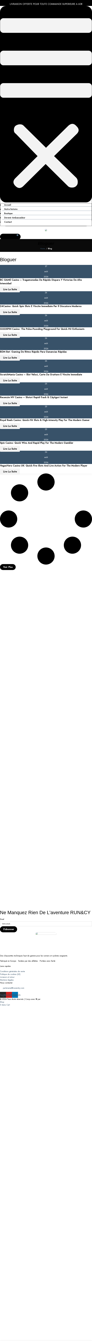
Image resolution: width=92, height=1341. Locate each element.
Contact (8, 222)
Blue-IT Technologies (50, 999)
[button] (46, 104)
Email (2, 919)
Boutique (8, 213)
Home (42, 248)
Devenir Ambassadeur (14, 217)
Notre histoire (10, 209)
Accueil (7, 204)
